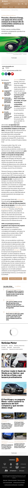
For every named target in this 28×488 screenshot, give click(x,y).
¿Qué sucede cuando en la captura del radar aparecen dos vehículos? (8, 107)
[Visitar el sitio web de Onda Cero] (17, 467)
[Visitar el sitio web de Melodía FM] (6, 471)
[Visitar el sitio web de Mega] (4, 467)
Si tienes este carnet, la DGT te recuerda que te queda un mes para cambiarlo (8, 100)
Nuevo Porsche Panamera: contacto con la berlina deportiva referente (7, 85)
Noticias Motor (9, 342)
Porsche (16, 79)
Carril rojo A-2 (15, 1)
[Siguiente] (25, 1)
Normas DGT (5, 7)
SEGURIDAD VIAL (10, 300)
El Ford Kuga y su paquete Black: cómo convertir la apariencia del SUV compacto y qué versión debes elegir (13, 403)
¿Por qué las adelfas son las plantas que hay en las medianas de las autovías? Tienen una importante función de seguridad (15, 304)
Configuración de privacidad (19, 482)
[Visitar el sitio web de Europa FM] (23, 467)
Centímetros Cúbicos (5, 9)
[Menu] (26, 4)
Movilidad (9, 347)
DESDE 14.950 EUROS (19, 420)
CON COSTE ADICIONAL (6, 397)
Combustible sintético (15, 278)
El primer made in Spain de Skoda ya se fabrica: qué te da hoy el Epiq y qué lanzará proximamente (13, 374)
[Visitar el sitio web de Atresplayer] (14, 471)
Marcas (11, 7)
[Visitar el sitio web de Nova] (23, 464)
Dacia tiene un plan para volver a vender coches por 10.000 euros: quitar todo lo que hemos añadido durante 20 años (15, 316)
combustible (20, 199)
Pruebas (3, 347)
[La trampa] (20, 436)
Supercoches (16, 347)
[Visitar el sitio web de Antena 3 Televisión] (4, 464)
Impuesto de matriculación (16, 349)
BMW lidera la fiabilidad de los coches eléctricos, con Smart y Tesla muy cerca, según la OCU (7, 446)
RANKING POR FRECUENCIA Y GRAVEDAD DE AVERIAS (7, 442)
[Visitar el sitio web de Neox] (17, 464)
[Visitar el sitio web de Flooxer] (21, 471)
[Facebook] (3, 68)
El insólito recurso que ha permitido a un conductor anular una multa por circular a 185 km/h (8, 115)
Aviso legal (5, 480)
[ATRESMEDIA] (14, 460)
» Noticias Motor (14, 9)
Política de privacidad (12, 480)
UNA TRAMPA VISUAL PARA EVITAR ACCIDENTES (20, 442)
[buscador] (22, 4)
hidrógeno (17, 250)
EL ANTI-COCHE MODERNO (13, 312)
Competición (4, 349)
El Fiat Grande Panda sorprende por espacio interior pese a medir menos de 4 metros (19, 424)
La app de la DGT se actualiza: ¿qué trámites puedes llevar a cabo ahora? (8, 93)
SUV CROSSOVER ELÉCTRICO (8, 369)
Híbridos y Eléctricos (20, 7)
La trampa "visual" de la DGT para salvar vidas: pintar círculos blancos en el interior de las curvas (20, 445)
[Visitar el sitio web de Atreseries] (10, 467)
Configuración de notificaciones (11, 484)
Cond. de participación (7, 482)
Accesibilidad (20, 484)
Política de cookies (21, 480)
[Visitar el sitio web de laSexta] (10, 464)
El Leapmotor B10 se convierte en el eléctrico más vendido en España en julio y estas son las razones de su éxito (15, 293)
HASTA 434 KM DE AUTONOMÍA (13, 289)
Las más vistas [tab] (7, 286)
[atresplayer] (19, 4)
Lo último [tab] (18, 286)
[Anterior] (11, 1)
